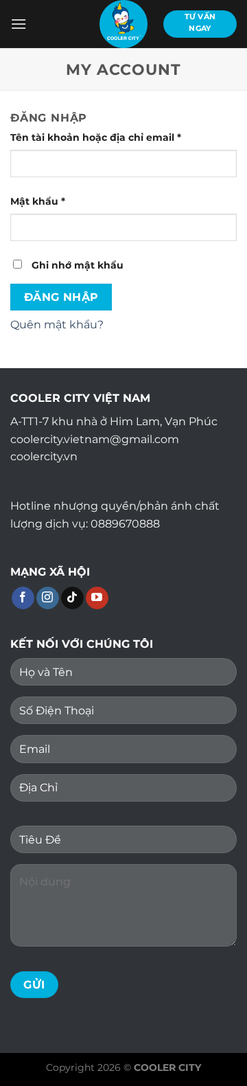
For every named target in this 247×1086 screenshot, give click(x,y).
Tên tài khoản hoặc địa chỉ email (108, 138)
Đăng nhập (61, 297)
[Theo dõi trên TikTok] (72, 598)
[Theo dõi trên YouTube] (97, 598)
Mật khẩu (50, 202)
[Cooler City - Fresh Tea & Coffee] (123, 24)
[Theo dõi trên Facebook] (23, 598)
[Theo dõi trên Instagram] (47, 598)
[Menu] (18, 24)
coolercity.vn (44, 456)
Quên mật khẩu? (57, 324)
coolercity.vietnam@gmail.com (94, 439)
